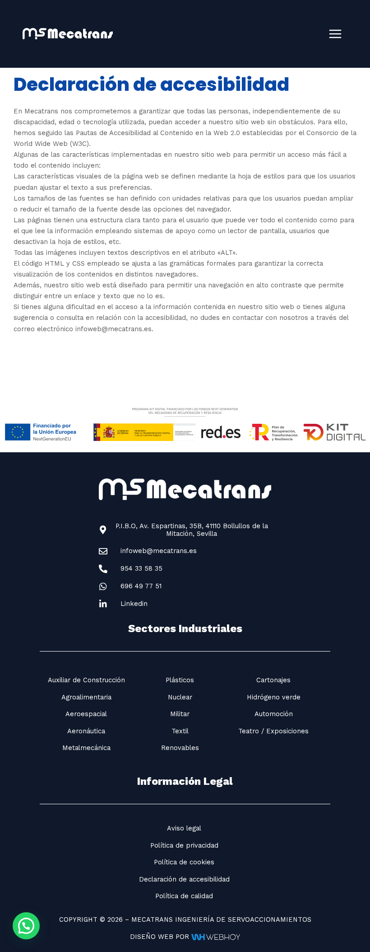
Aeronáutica (86, 731)
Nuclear (180, 697)
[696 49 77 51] (103, 586)
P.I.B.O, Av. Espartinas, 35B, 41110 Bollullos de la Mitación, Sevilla (192, 530)
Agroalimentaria (86, 697)
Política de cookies (184, 862)
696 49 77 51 (141, 586)
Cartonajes (273, 680)
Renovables (180, 748)
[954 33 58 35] (103, 569)
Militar (180, 714)
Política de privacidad (184, 845)
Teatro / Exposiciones (273, 731)
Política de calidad (184, 896)
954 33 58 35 (141, 568)
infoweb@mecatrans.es (158, 551)
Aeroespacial (86, 714)
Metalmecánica (86, 748)
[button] (26, 925)
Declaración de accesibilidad (184, 879)
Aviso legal (184, 828)
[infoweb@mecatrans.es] (103, 551)
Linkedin (134, 604)
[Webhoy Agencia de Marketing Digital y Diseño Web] (215, 937)
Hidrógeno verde (274, 697)
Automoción (273, 714)
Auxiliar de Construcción (86, 680)
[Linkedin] (103, 604)
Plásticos (180, 680)
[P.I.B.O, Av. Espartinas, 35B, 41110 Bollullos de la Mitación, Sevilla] (103, 530)
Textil (180, 731)
